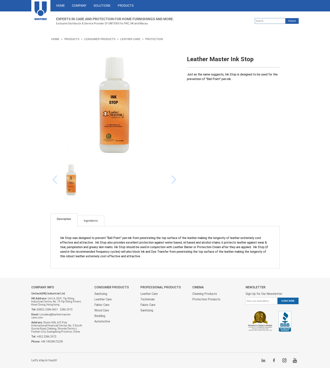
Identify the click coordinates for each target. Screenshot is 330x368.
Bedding (99, 316)
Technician (147, 299)
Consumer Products (99, 39)
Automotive (102, 321)
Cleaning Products (204, 294)
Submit (292, 20)
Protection (154, 39)
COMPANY (79, 5)
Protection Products (206, 299)
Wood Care (101, 310)
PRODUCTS (126, 5)
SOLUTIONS (102, 5)
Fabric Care (101, 305)
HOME (60, 5)
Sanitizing (100, 294)
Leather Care (130, 39)
